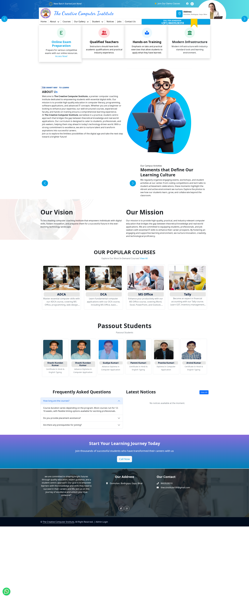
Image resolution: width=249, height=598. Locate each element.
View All (144, 258)
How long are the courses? (56, 400)
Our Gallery (80, 21)
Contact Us (130, 21)
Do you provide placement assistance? (62, 418)
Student (96, 21)
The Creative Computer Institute (58, 521)
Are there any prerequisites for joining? (62, 424)
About (53, 21)
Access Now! (61, 56)
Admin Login (102, 521)
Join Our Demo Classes (169, 3)
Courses (67, 21)
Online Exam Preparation (61, 44)
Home (44, 21)
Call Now (124, 459)
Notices (110, 21)
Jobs (119, 21)
